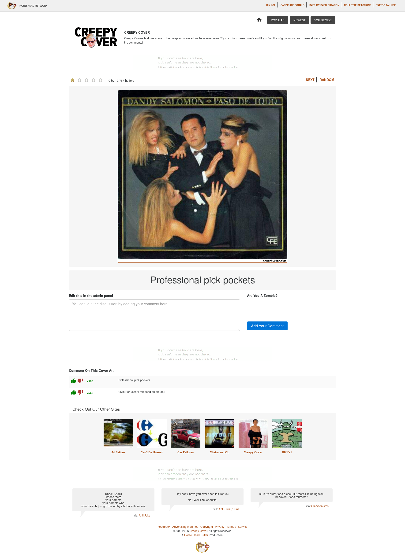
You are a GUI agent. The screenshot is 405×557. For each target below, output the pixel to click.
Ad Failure (118, 452)
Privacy (219, 526)
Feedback (164, 526)
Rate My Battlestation (324, 5)
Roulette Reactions (357, 5)
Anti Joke (144, 515)
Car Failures (185, 452)
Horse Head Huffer (196, 535)
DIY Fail (287, 452)
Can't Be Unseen (152, 452)
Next (310, 79)
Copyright (206, 526)
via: (136, 515)
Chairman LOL (219, 452)
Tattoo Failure (386, 5)
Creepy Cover (253, 452)
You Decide (323, 20)
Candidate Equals (292, 5)
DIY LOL (271, 5)
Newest (299, 20)
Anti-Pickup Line (229, 509)
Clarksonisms (320, 506)
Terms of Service (237, 526)
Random (326, 79)
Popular (278, 20)
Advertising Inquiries (185, 526)
